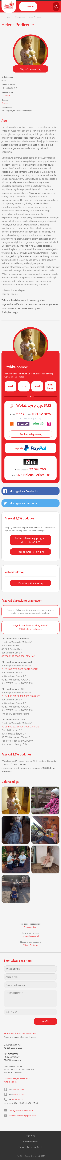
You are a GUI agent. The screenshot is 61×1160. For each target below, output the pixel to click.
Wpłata (19, 448)
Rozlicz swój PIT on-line (30, 551)
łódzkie (4, 102)
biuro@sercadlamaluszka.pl (21, 1110)
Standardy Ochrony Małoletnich (30, 1146)
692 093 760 (18, 1089)
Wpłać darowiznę (30, 69)
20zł (23, 386)
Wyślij (45, 1021)
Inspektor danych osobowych (17, 1078)
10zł (10, 386)
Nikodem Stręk (30, 926)
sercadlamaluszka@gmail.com (22, 1115)
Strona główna (6, 16)
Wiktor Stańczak (30, 944)
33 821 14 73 (17, 1099)
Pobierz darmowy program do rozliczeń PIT (30, 540)
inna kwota (50, 386)
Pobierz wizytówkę (31, 434)
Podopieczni (20, 16)
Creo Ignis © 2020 (38, 1155)
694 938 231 (18, 1094)
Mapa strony (30, 1135)
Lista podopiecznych (30, 935)
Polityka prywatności (30, 1141)
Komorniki (6, 95)
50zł (37, 386)
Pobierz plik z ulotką (30, 582)
